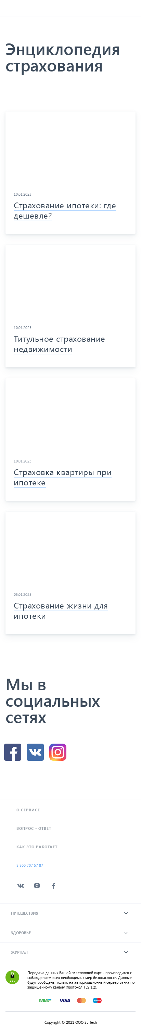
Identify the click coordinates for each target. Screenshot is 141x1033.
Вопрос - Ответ (33, 828)
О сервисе (28, 810)
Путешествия (24, 913)
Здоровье (21, 932)
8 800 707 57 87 (29, 865)
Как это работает (36, 847)
